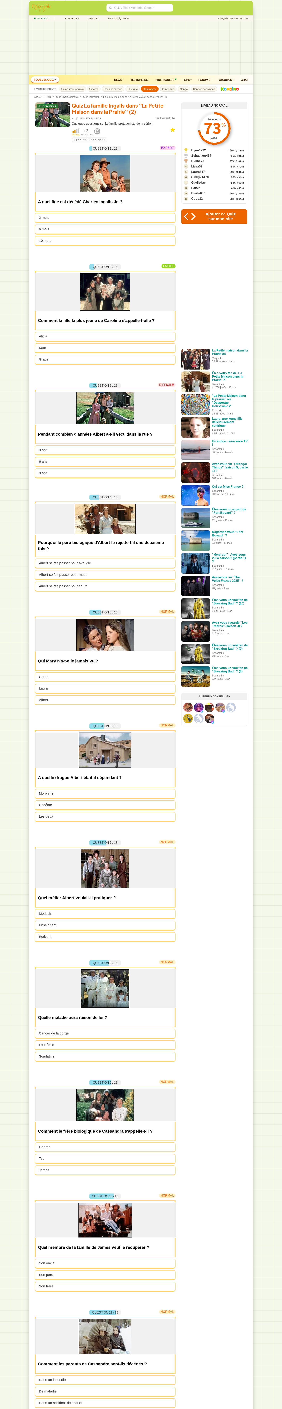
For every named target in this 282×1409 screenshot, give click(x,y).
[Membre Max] (202, 711)
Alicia (43, 336)
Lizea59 (197, 166)
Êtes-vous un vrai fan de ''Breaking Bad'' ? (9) (230, 647)
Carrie (44, 677)
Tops (186, 79)
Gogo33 (197, 198)
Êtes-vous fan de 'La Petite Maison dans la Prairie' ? (227, 376)
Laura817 (198, 171)
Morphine (46, 793)
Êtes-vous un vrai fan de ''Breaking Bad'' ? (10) (230, 601)
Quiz (49, 97)
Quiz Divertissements (67, 97)
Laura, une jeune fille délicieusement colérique (227, 422)
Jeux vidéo (168, 88)
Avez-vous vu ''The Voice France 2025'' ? (227, 579)
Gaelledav (198, 182)
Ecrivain (45, 937)
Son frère (46, 1286)
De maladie (48, 1391)
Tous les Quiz (44, 79)
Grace (44, 359)
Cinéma (93, 88)
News (118, 79)
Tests (140, 79)
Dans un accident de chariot (60, 1403)
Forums (204, 79)
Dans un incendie (52, 1380)
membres (93, 18)
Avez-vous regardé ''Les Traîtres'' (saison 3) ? (229, 624)
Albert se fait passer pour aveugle (65, 563)
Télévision (150, 88)
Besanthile (167, 118)
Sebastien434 (201, 155)
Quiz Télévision (91, 97)
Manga (184, 88)
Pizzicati (217, 410)
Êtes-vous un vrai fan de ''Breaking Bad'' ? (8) (230, 669)
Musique (133, 88)
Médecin (45, 914)
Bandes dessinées (204, 88)
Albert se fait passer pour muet (63, 575)
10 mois (45, 241)
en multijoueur (117, 18)
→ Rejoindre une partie (233, 18)
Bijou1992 (198, 150)
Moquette (217, 358)
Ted (42, 1158)
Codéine (45, 805)
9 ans (43, 473)
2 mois (44, 218)
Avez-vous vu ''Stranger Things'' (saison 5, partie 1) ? (230, 467)
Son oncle (46, 1263)
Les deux (46, 816)
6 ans (43, 461)
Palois (195, 188)
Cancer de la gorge (54, 1033)
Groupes (226, 79)
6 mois (44, 229)
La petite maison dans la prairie (89, 139)
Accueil (38, 97)
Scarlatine (46, 1056)
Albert (43, 700)
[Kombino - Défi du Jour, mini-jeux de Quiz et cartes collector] (228, 88)
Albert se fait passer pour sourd (63, 586)
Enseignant (47, 925)
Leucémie (46, 1045)
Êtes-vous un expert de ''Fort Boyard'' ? (229, 511)
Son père (46, 1275)
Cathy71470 (200, 177)
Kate (42, 348)
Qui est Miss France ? (228, 486)
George (45, 1147)
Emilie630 (198, 193)
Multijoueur (164, 79)
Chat (244, 79)
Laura (43, 688)
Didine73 (197, 161)
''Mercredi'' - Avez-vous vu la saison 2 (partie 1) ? (229, 558)
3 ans (43, 450)
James (44, 1170)
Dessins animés (113, 88)
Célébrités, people (72, 88)
